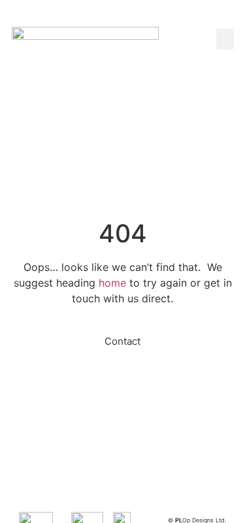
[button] (225, 39)
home (112, 282)
